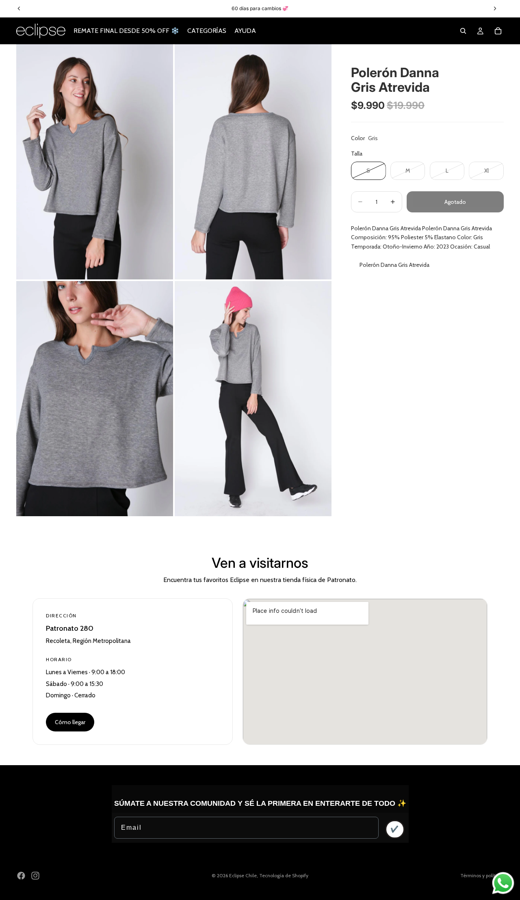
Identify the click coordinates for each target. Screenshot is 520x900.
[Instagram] (35, 876)
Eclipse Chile (243, 875)
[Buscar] (463, 31)
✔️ (394, 829)
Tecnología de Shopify (283, 875)
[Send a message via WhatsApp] (503, 883)
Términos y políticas (482, 875)
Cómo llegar (70, 722)
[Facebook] (21, 876)
